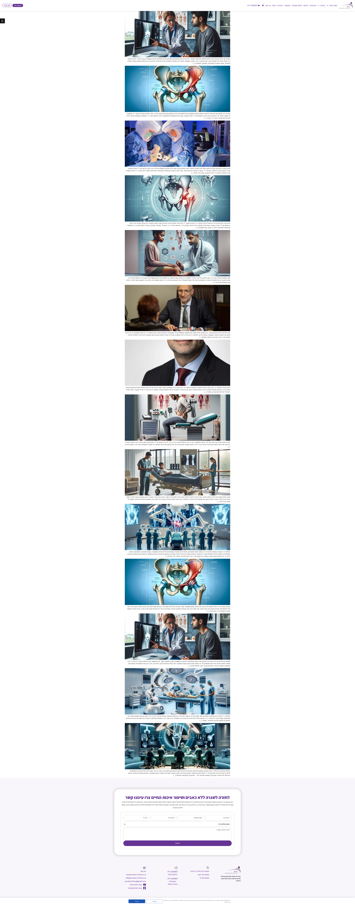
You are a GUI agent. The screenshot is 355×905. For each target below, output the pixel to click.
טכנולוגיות (313, 5)
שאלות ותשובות (297, 5)
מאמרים (280, 5)
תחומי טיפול (333, 5)
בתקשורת (287, 5)
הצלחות (305, 5)
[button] (2, 20)
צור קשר (268, 5)
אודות (274, 5)
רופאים (323, 5)
